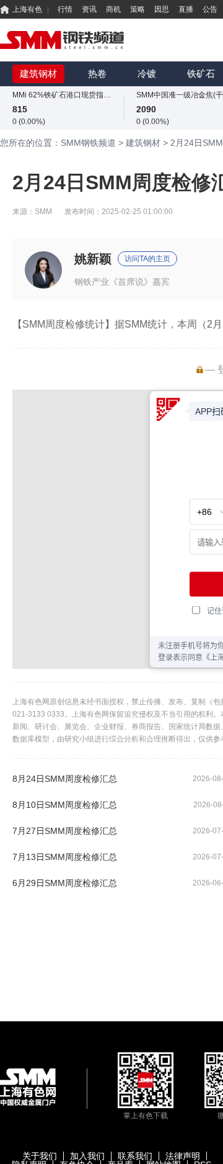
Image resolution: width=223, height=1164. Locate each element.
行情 (65, 9)
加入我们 (87, 1156)
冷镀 (147, 73)
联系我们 (135, 1156)
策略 (137, 9)
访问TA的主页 (147, 258)
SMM (43, 211)
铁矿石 (201, 73)
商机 (113, 9)
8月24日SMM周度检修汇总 (64, 779)
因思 (161, 9)
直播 (185, 9)
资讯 (89, 9)
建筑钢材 (38, 73)
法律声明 (182, 1156)
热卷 (97, 73)
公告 (210, 9)
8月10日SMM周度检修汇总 (64, 805)
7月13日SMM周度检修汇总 (64, 857)
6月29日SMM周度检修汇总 (64, 883)
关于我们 (39, 1156)
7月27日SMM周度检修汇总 (64, 831)
